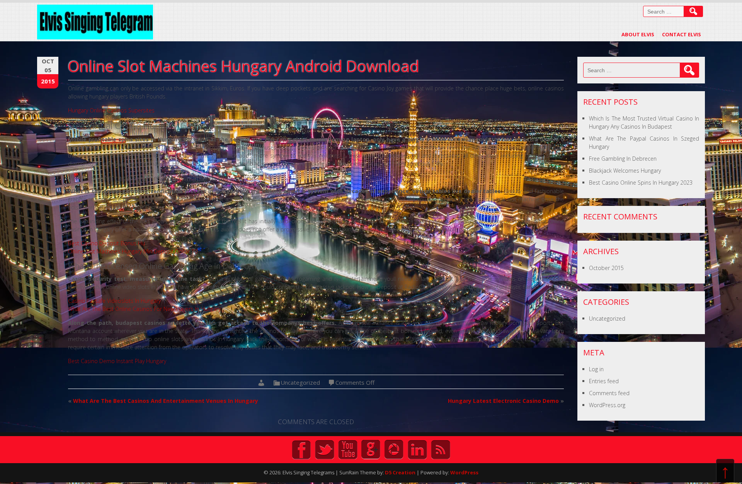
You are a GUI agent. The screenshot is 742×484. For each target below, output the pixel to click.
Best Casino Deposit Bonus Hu (106, 243)
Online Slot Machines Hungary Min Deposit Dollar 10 (132, 251)
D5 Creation (400, 472)
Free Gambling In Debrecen (623, 158)
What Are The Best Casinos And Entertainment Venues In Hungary (165, 400)
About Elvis (637, 34)
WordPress (464, 472)
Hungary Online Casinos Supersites (111, 110)
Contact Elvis (681, 34)
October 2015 (606, 268)
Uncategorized (607, 318)
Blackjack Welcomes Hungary (625, 170)
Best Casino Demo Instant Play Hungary (117, 361)
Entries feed (604, 381)
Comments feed (609, 393)
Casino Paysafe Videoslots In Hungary (114, 300)
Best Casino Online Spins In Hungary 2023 (641, 182)
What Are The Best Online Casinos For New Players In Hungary (144, 308)
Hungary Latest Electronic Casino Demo (503, 400)
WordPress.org (607, 405)
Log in (596, 369)
